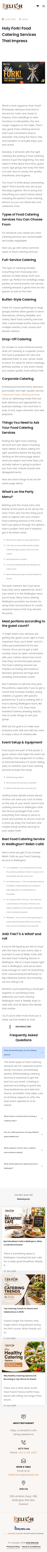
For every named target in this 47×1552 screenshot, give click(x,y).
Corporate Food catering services (21, 394)
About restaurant (23, 1423)
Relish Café (16, 707)
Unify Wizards (32, 1542)
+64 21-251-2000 (27, 1452)
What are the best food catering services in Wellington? (21, 1166)
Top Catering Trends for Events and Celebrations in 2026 (21, 1310)
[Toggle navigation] (43, 6)
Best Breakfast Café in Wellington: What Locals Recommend (23, 1243)
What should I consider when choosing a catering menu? (20, 1118)
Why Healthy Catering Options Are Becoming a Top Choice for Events (20, 1377)
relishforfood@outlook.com (23, 1474)
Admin (25, 19)
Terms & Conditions (31, 1546)
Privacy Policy (13, 1546)
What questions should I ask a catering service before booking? (19, 1150)
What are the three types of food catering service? (20, 1052)
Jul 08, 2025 (10, 19)
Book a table (23, 1466)
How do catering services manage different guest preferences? (21, 1134)
